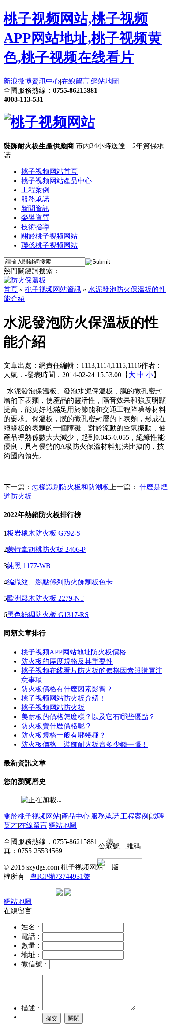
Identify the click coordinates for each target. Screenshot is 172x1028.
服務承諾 (35, 199)
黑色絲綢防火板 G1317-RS (48, 614)
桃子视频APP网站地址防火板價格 (73, 652)
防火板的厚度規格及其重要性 (67, 661)
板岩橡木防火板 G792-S (43, 533)
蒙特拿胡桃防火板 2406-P (46, 549)
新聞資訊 (35, 208)
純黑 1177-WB (29, 565)
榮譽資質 (35, 217)
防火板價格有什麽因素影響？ (67, 689)
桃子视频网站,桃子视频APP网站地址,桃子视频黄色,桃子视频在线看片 (83, 38)
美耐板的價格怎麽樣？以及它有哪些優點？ (88, 716)
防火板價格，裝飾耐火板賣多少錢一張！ (84, 744)
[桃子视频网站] (49, 122)
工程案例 (35, 190)
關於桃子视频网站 (49, 236)
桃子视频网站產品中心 (56, 180)
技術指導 (35, 227)
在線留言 (75, 81)
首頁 (11, 289)
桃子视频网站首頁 (49, 171)
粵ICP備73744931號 (60, 876)
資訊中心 (46, 81)
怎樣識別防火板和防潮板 (70, 487)
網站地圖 (105, 81)
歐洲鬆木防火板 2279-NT (45, 598)
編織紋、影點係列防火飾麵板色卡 (60, 582)
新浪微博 (18, 81)
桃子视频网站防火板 (53, 707)
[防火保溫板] (25, 280)
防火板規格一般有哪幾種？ (63, 735)
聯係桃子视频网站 (49, 245)
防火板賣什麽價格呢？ (56, 726)
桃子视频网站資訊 (53, 289)
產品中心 (75, 816)
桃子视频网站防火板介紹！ (63, 698)
